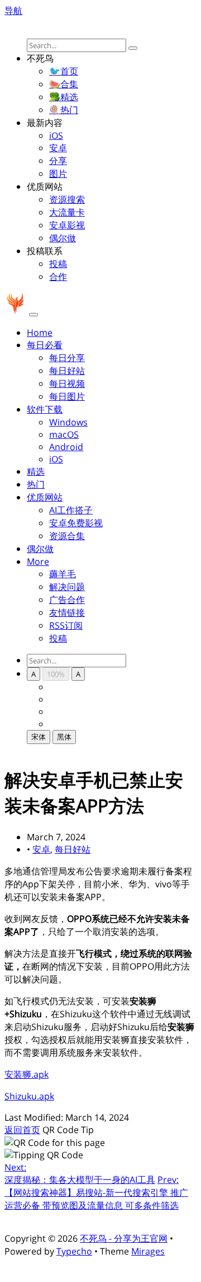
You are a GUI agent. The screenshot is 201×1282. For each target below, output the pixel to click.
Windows (68, 422)
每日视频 (67, 383)
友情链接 (67, 612)
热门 (36, 484)
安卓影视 (67, 225)
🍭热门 (63, 110)
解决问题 (67, 587)
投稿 (58, 264)
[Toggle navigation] (33, 314)
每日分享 (67, 358)
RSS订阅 (66, 625)
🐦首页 (63, 71)
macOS (64, 434)
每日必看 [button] (45, 345)
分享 (58, 161)
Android (66, 447)
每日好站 (67, 370)
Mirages (148, 1251)
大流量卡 (67, 212)
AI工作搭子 (71, 510)
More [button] (38, 561)
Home (39, 332)
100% (56, 674)
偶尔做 (62, 238)
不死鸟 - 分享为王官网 (124, 1238)
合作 (58, 276)
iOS (56, 135)
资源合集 (67, 536)
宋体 (38, 737)
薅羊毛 (62, 574)
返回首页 (22, 1130)
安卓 (58, 148)
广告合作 (67, 599)
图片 (58, 173)
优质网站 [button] (45, 497)
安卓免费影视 (76, 523)
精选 (36, 471)
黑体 (64, 737)
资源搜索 (67, 199)
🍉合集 (63, 84)
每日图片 (67, 396)
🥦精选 (63, 97)
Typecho (74, 1251)
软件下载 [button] (45, 409)
